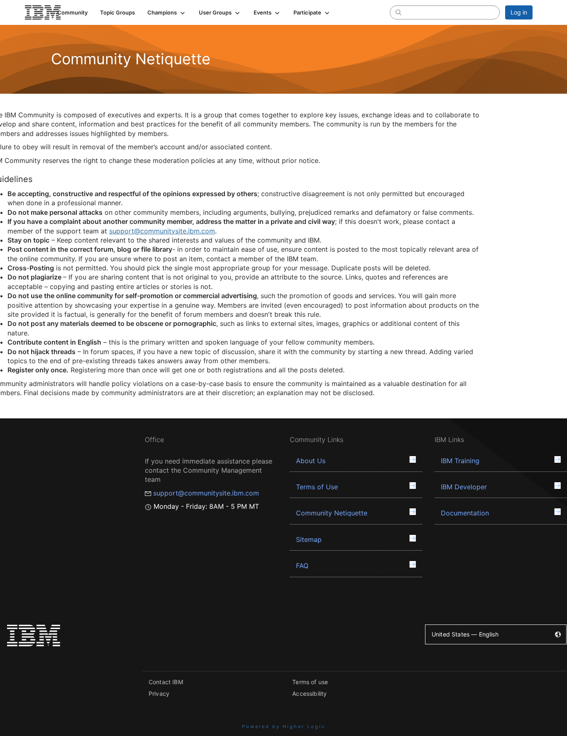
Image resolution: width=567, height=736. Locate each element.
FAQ (302, 565)
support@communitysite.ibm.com (162, 231)
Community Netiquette (331, 513)
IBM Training (460, 461)
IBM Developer (464, 487)
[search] (398, 12)
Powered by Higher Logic (283, 726)
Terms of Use (317, 487)
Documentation (465, 513)
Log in (519, 12)
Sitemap (309, 539)
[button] (167, 12)
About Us (310, 461)
